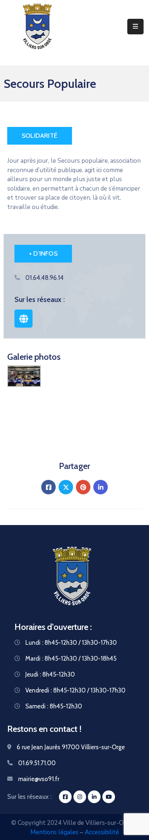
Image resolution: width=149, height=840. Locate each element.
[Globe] (23, 319)
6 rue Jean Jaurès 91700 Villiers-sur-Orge (71, 747)
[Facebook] (48, 487)
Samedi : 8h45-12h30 (53, 706)
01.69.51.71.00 (37, 763)
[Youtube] (108, 796)
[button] (39, 136)
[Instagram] (79, 796)
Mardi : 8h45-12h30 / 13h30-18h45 (70, 658)
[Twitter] (66, 487)
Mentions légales (54, 832)
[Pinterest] (83, 487)
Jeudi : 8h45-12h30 (50, 674)
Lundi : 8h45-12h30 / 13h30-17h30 (71, 642)
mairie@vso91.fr (38, 779)
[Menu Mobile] (135, 26)
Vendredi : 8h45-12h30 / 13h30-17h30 (75, 690)
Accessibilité (102, 832)
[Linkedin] (100, 487)
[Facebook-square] (65, 796)
